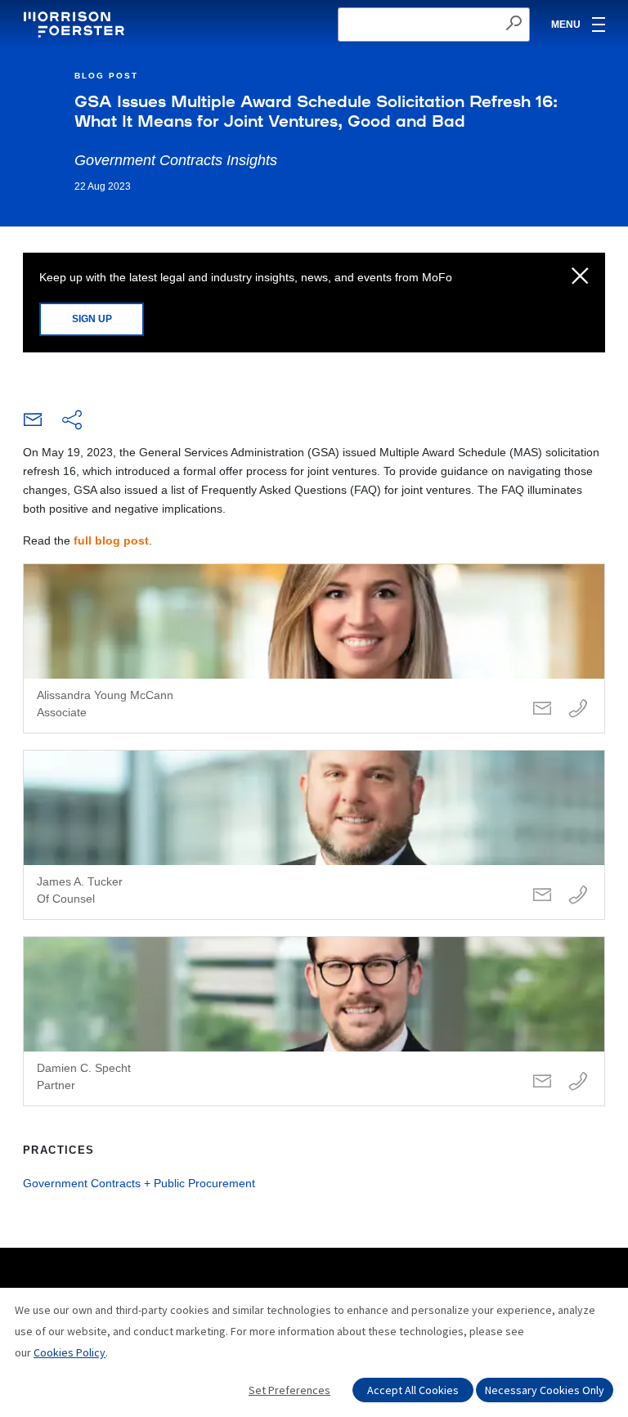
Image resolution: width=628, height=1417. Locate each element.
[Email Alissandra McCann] (542, 709)
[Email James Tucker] (542, 896)
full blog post (111, 540)
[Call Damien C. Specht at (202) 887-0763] (578, 1082)
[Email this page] (33, 423)
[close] (580, 277)
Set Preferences (289, 1390)
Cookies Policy (69, 1352)
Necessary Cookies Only (544, 1390)
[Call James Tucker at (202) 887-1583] (578, 896)
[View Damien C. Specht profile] (314, 1021)
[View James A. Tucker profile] (314, 835)
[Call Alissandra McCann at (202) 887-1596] (578, 709)
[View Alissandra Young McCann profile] (314, 648)
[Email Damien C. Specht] (542, 1082)
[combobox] (434, 24)
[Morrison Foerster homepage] (76, 24)
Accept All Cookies (413, 1390)
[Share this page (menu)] (72, 421)
